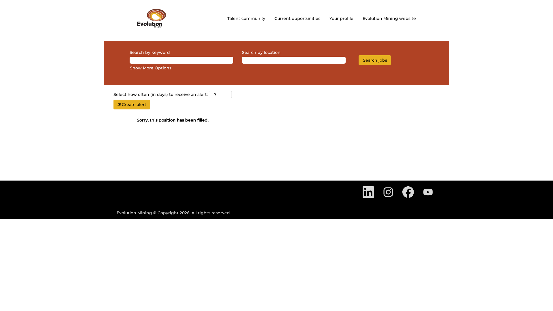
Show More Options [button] (150, 68)
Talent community (246, 18)
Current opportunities (297, 18)
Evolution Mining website (389, 18)
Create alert (133, 104)
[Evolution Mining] (151, 18)
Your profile (341, 18)
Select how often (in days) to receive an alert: (160, 94)
